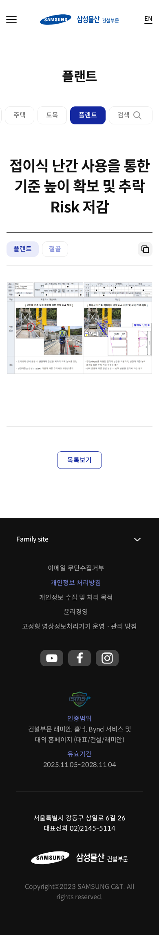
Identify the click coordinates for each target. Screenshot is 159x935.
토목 (52, 115)
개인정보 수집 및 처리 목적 (76, 597)
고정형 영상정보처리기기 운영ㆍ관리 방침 (79, 626)
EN (148, 18)
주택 (19, 115)
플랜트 (88, 115)
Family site (32, 539)
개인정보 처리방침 (76, 583)
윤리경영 (76, 612)
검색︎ (123, 115)
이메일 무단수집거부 (76, 568)
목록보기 (79, 460)
